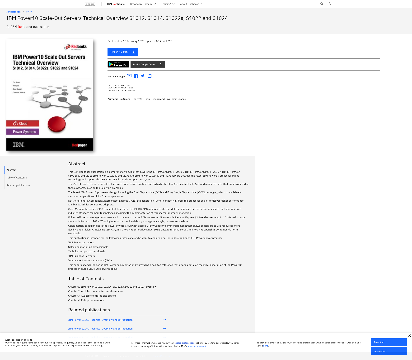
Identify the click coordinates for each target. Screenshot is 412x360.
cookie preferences (184, 342)
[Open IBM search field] (322, 4)
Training (166, 3)
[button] (409, 335)
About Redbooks (189, 3)
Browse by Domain (141, 3)
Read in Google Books (144, 64)
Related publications (18, 185)
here (265, 345)
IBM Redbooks (14, 11)
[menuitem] (143, 4)
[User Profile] (329, 4)
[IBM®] (90, 4)
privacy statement (196, 346)
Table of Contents (16, 177)
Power (28, 11)
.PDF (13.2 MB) (119, 52)
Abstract (11, 169)
